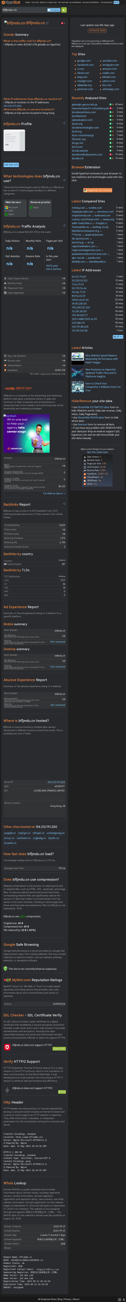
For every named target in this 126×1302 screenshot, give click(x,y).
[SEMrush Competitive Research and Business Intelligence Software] (18, 388)
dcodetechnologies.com (85, 127)
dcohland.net (79, 116)
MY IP (116, 2)
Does (31, 879)
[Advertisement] (35, 72)
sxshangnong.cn (56, 833)
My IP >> (118, 336)
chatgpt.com (84, 81)
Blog (60, 1299)
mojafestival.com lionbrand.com (91, 215)
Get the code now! (97, 452)
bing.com (82, 77)
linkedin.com (109, 77)
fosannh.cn (10, 843)
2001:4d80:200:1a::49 (84, 319)
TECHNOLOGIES (106, 2)
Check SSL (59, 1048)
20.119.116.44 (79, 288)
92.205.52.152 (79, 280)
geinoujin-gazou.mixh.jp (84, 104)
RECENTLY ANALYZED (48, 2)
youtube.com (109, 60)
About (76, 1299)
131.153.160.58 (79, 330)
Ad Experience (21, 607)
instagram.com (110, 64)
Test (63, 1092)
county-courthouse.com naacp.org (93, 219)
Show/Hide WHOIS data (91, 417)
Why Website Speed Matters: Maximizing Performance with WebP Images (101, 359)
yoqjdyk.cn (10, 833)
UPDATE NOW (97, 30)
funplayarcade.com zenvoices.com (93, 211)
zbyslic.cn (53, 838)
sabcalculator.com (82, 120)
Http (13, 1102)
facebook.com (85, 64)
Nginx (11, 214)
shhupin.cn (38, 833)
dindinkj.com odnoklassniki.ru (89, 261)
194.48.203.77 (80, 315)
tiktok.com (83, 73)
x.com (80, 68)
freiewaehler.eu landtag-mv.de (90, 227)
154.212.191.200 (12, 106)
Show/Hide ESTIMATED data (93, 407)
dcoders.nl (77, 158)
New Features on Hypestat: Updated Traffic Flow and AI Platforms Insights (100, 373)
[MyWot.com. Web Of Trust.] (7, 980)
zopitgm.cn (24, 833)
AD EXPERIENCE (75, 2)
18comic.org (79, 139)
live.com (107, 85)
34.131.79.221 (79, 276)
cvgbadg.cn (39, 838)
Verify (22, 1061)
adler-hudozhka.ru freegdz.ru (89, 223)
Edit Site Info (11, 164)
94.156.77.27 (79, 292)
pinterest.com (85, 89)
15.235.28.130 (79, 311)
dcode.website (80, 150)
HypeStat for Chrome (100, 190)
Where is (26, 721)
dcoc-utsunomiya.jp (83, 135)
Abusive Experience (25, 680)
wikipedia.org (84, 85)
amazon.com (109, 68)
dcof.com (77, 146)
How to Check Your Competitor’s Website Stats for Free (103, 387)
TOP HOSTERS (63, 2)
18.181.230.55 (79, 303)
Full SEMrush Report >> (54, 493)
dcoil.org (77, 131)
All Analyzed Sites (47, 1299)
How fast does (29, 854)
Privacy (67, 1299)
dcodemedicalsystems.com (87, 154)
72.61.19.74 (78, 284)
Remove (82, 424)
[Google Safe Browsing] (5, 968)
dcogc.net (77, 143)
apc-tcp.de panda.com (86, 257)
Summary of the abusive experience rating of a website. (32, 686)
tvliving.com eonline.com (87, 207)
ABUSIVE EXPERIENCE (91, 2)
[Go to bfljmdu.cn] (47, 23)
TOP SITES (35, 2)
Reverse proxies (40, 202)
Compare (55, 10)
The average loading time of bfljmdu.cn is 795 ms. (30, 860)
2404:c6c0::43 (80, 299)
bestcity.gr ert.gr (83, 242)
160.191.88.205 (80, 326)
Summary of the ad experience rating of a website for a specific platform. (32, 615)
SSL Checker (33, 1015)
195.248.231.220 (81, 307)
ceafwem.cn (24, 838)
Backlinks (17, 504)
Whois (15, 1183)
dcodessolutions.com (84, 112)
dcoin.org (77, 123)
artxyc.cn (9, 838)
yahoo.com (108, 81)
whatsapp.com (110, 89)
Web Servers (13, 202)
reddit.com (108, 73)
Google (21, 945)
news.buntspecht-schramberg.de (90, 108)
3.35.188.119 (78, 323)
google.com (84, 60)
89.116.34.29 (78, 296)
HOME (27, 2)
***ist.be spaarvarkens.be (87, 234)
